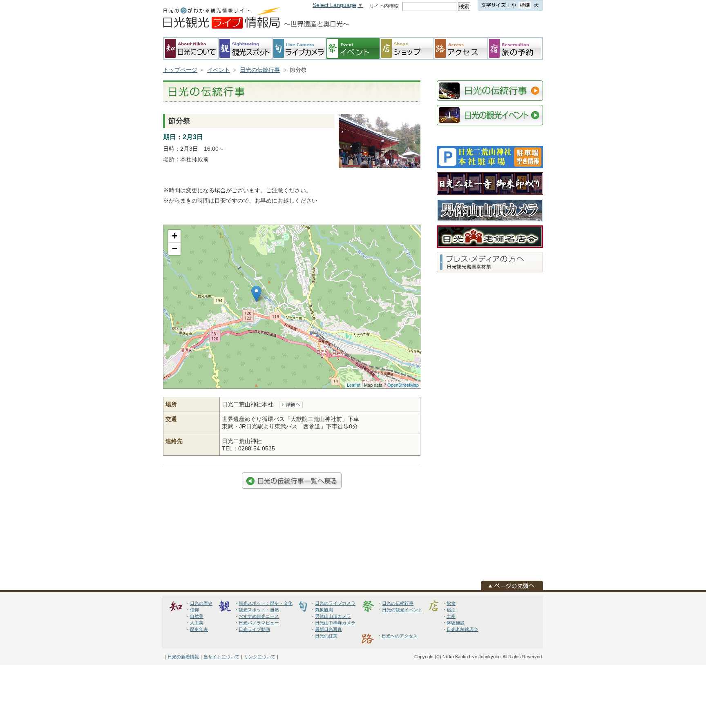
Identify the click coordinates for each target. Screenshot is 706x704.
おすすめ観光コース (259, 616)
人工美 (196, 622)
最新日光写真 (328, 629)
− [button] (174, 248)
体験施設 (456, 622)
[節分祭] (379, 119)
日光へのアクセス (400, 635)
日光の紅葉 (326, 635)
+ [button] (174, 236)
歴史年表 (199, 629)
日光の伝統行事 (260, 70)
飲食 (451, 603)
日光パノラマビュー (259, 622)
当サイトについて (221, 656)
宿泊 (451, 609)
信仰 (194, 609)
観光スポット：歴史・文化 (266, 603)
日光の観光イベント (402, 609)
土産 (451, 616)
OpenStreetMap (403, 384)
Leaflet (353, 384)
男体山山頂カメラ (333, 616)
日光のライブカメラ (335, 603)
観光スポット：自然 (259, 609)
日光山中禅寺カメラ (335, 622)
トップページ (180, 70)
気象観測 (324, 609)
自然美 (196, 616)
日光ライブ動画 (254, 629)
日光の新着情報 (183, 656)
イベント (218, 70)
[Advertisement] (477, 24)
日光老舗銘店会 (462, 629)
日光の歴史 (201, 603)
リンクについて (259, 656)
